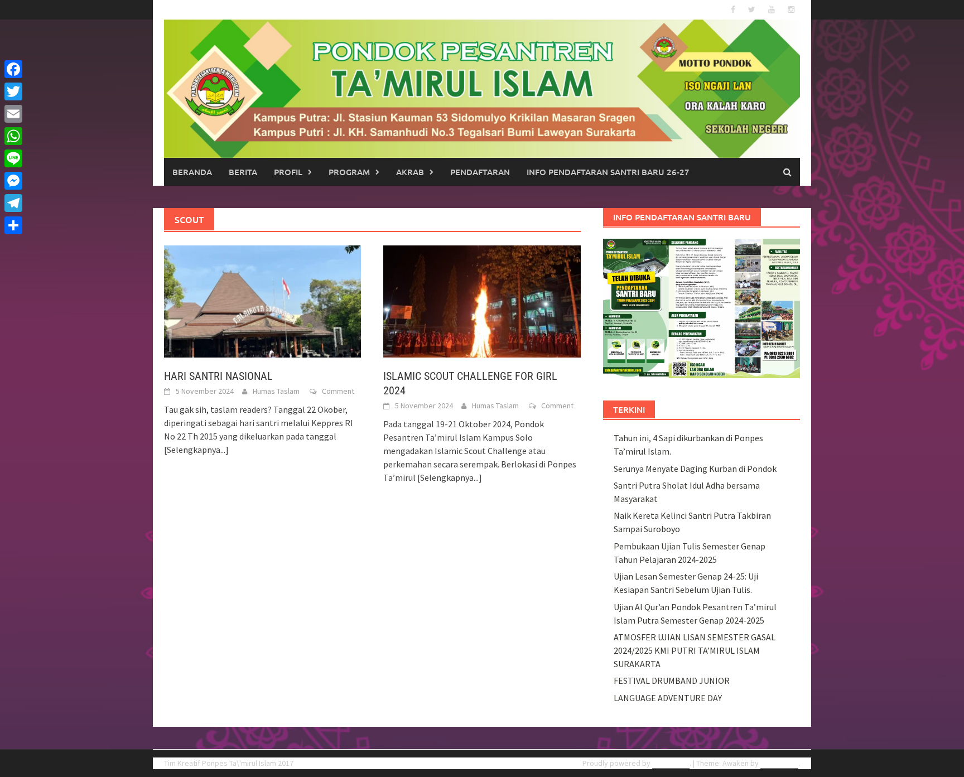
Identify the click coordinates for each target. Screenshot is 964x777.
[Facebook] (13, 69)
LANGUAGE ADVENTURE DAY (668, 697)
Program (349, 171)
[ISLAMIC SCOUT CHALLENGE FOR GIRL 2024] (481, 300)
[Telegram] (13, 203)
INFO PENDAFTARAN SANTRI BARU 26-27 (608, 171)
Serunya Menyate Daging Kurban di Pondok (695, 468)
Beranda (192, 171)
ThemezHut (779, 763)
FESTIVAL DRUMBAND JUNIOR (672, 680)
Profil (288, 171)
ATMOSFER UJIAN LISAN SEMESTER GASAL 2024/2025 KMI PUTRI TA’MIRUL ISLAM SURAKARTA (694, 650)
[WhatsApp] (13, 136)
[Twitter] (13, 91)
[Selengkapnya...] (196, 449)
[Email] (13, 114)
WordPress (671, 763)
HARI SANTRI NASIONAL (218, 376)
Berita (243, 171)
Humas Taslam (276, 391)
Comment (338, 391)
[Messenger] (13, 181)
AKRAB (410, 171)
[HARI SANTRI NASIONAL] (262, 300)
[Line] (13, 158)
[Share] (13, 225)
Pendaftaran (480, 171)
